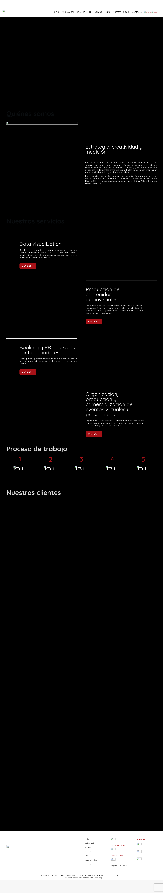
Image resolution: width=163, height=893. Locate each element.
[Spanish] (156, 12)
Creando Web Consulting (92, 878)
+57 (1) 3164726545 (118, 845)
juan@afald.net (117, 855)
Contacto (88, 864)
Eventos (88, 852)
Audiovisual (89, 843)
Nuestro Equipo (91, 860)
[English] (148, 12)
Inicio (87, 839)
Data (87, 856)
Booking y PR (90, 847)
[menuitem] (56, 12)
